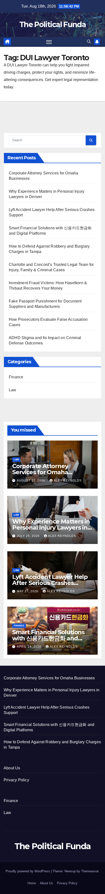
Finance (16, 377)
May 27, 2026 (28, 591)
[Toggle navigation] (49, 42)
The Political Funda (52, 24)
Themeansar (89, 871)
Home (32, 883)
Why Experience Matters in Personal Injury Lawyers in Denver (51, 527)
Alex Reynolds (68, 480)
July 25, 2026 (29, 536)
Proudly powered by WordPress (28, 871)
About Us (12, 768)
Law (12, 390)
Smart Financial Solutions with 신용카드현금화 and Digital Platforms (48, 638)
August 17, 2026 (31, 480)
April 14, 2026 (29, 646)
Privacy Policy (16, 780)
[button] (89, 42)
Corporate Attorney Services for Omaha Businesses (40, 472)
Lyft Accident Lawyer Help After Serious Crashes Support (50, 583)
